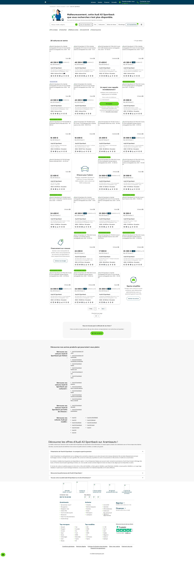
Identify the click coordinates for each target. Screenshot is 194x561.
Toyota (77, 538)
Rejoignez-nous (65, 508)
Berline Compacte (91, 507)
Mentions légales (81, 546)
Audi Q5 (74, 430)
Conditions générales (68, 546)
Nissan (62, 540)
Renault (63, 527)
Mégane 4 (105, 535)
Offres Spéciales (107, 508)
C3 (87, 535)
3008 (87, 533)
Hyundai (77, 529)
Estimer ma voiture (133, 298)
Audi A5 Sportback (92, 422)
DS (76, 540)
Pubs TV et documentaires (68, 516)
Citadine (88, 505)
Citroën (63, 531)
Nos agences (64, 507)
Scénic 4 (105, 537)
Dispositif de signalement (98, 548)
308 (87, 531)
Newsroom (63, 514)
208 (87, 527)
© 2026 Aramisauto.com (97, 553)
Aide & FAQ (64, 510)
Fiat (76, 527)
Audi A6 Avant (90, 425)
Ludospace (89, 514)
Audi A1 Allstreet (91, 420)
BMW (76, 535)
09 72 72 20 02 (65, 497)
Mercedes (77, 537)
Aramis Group (64, 518)
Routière (88, 508)
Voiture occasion (61, 6)
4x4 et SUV (106, 505)
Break (87, 510)
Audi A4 (74, 432)
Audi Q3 (74, 420)
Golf (104, 531)
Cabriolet (105, 507)
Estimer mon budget (60, 261)
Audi (62, 538)
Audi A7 (89, 427)
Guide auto (106, 510)
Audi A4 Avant (75, 427)
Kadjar (105, 533)
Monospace (89, 512)
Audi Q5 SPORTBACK (92, 417)
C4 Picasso (89, 537)
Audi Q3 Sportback (77, 425)
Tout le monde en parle (67, 512)
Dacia (62, 535)
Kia (76, 531)
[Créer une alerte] (3, 554)
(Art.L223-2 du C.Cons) (112, 111)
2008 (87, 529)
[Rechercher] (76, 24)
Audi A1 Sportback (76, 422)
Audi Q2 (74, 417)
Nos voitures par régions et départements (107, 514)
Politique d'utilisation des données (97, 546)
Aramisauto (52, 6)
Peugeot (63, 529)
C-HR (104, 527)
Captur (88, 538)
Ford (76, 533)
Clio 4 (104, 529)
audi (68, 6)
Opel (62, 533)
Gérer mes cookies (114, 546)
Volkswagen (64, 537)
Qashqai (105, 538)
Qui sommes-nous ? (66, 505)
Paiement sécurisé (127, 546)
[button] (91, 24)
